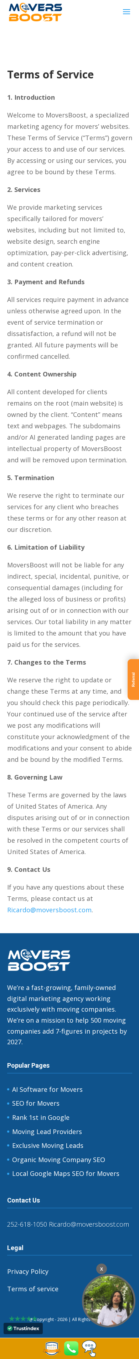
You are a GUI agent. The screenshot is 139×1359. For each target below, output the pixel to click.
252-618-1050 (27, 1224)
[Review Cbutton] (52, 1348)
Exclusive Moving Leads (47, 1145)
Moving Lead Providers (47, 1131)
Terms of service (32, 1288)
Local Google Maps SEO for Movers (65, 1173)
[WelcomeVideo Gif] (108, 1300)
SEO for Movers (36, 1103)
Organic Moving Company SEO (58, 1159)
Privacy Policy (27, 1271)
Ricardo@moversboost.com (49, 910)
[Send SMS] (89, 1354)
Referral (133, 679)
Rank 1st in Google (41, 1117)
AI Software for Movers (47, 1089)
